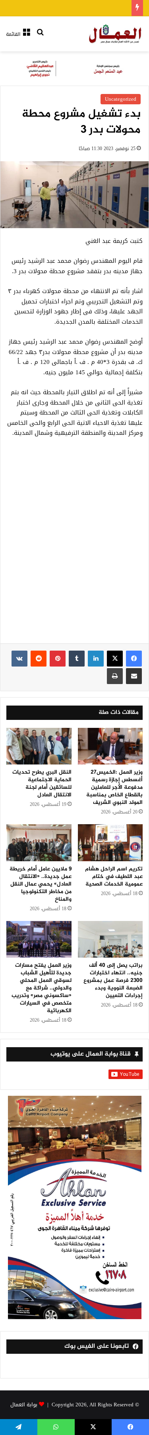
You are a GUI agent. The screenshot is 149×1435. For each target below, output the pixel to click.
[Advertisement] (74, 545)
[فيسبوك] (134, 659)
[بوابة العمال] (115, 34)
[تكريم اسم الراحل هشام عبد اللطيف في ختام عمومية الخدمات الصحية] (110, 842)
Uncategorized (120, 99)
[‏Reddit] (38, 659)
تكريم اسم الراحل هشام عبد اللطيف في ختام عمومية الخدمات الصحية (114, 876)
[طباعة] (115, 676)
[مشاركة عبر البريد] (134, 676)
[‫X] (115, 659)
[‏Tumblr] (77, 659)
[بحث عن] (40, 37)
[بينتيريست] (58, 659)
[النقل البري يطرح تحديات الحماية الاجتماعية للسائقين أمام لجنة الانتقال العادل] (39, 746)
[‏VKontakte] (19, 659)
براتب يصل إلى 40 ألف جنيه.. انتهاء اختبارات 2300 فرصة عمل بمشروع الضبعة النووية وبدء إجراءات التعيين (113, 980)
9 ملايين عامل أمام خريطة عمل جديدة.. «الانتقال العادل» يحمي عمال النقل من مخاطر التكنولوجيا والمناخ (41, 884)
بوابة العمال (23, 1405)
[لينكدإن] (96, 659)
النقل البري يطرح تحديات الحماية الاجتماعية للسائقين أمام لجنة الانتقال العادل (42, 784)
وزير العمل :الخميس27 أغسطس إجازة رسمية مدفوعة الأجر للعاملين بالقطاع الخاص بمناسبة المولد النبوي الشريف (114, 787)
